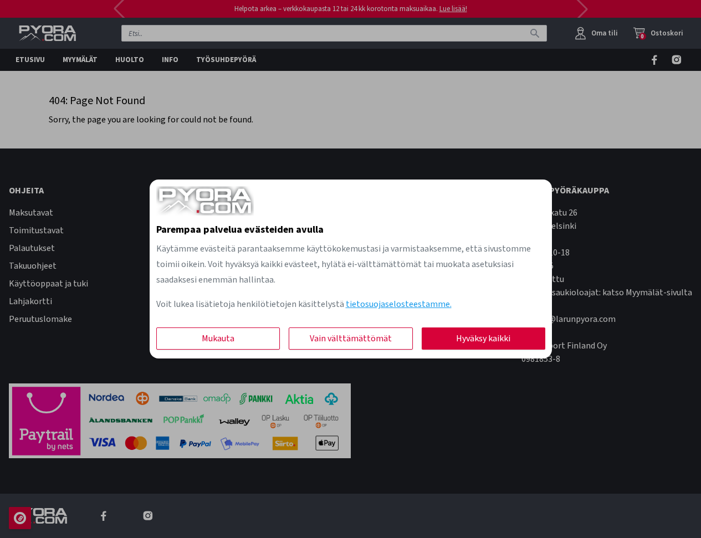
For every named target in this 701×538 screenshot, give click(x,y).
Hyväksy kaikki (483, 338)
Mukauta (218, 338)
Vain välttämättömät (351, 338)
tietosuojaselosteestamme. (399, 304)
